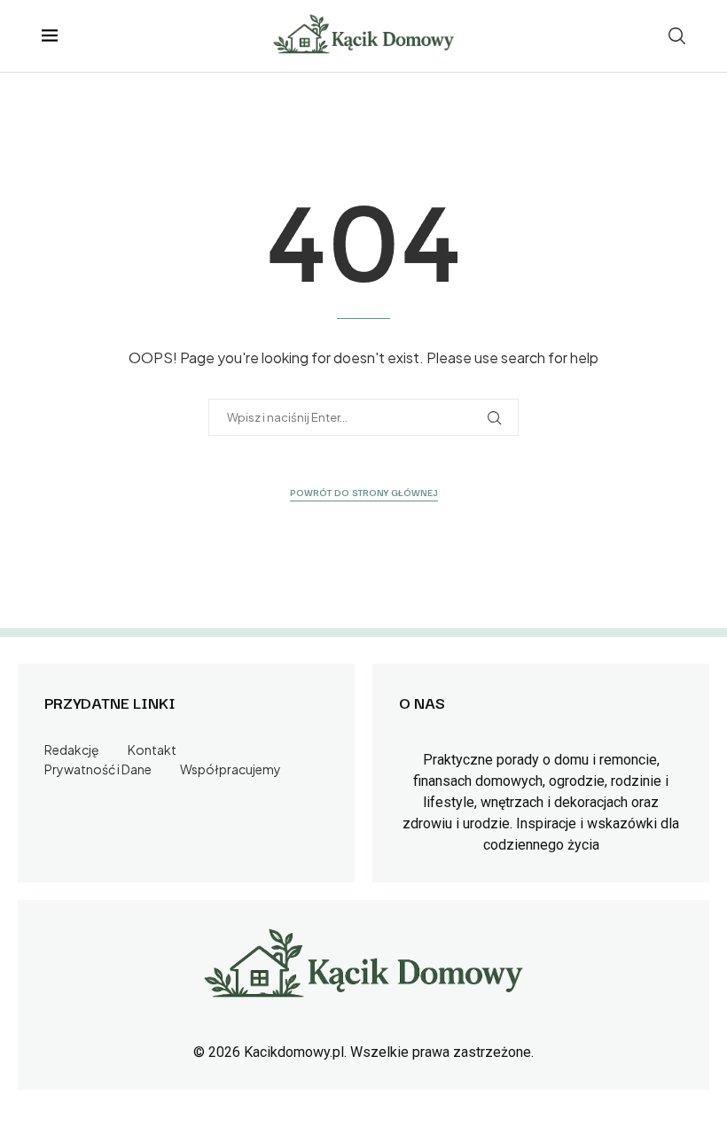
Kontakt (152, 749)
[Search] (676, 36)
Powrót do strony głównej (364, 492)
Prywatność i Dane (98, 769)
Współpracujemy (230, 769)
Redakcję (71, 749)
